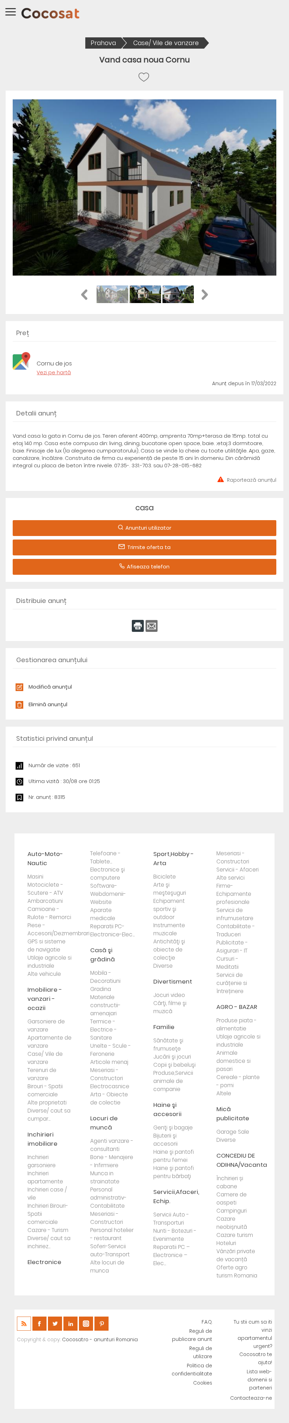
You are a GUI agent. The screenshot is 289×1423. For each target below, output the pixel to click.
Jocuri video (169, 995)
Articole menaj (109, 1062)
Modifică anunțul (50, 686)
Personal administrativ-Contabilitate (108, 1197)
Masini (35, 876)
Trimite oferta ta (149, 547)
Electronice (44, 1262)
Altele (223, 1093)
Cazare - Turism (47, 1230)
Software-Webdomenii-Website (108, 894)
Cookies (202, 1383)
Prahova (103, 43)
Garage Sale (232, 1131)
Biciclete (164, 876)
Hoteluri (226, 1243)
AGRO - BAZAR (236, 1007)
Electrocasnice (109, 1086)
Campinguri (231, 1210)
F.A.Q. (207, 1322)
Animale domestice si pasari (233, 1061)
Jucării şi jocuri (172, 1056)
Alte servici (230, 877)
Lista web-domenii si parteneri (259, 1379)
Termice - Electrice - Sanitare (103, 1029)
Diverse (163, 965)
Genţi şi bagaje (173, 1127)
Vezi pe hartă (54, 372)
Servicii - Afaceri (237, 869)
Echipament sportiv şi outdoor (169, 909)
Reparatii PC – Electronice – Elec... (171, 1255)
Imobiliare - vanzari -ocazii (44, 998)
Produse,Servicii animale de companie (173, 1081)
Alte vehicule (44, 974)
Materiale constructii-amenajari (105, 1005)
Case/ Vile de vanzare (166, 43)
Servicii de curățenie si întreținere (231, 983)
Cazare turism (234, 1235)
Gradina (100, 989)
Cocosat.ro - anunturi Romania (100, 1339)
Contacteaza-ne (251, 1398)
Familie (163, 1027)
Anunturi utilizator (148, 527)
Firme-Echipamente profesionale (233, 894)
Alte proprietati (47, 1102)
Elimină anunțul (48, 704)
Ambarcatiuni (45, 901)
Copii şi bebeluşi (174, 1064)
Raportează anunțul (251, 479)
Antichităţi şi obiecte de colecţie (169, 949)
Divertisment (172, 981)
